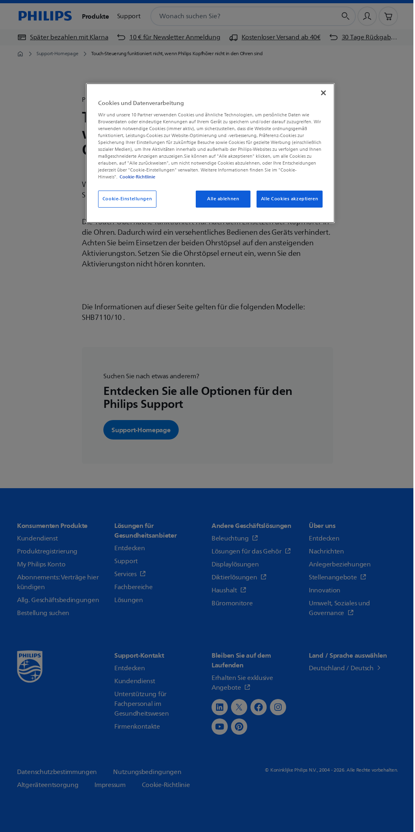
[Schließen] (323, 93)
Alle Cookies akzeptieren (290, 199)
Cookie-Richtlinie (137, 177)
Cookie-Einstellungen (127, 199)
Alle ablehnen (223, 199)
